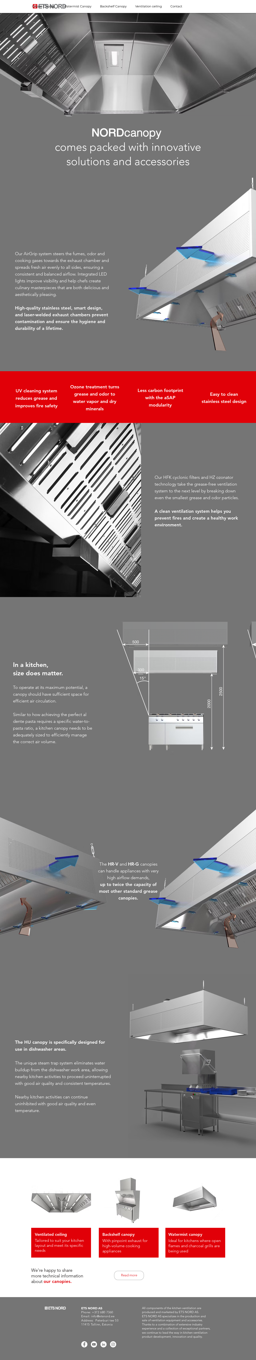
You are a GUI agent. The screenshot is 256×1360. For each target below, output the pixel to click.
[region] (61, 1226)
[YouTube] (94, 1344)
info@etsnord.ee (102, 1316)
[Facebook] (84, 1344)
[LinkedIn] (103, 1344)
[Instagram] (113, 1344)
